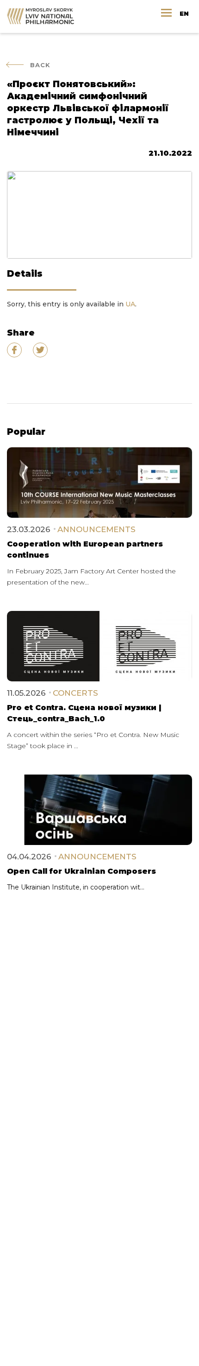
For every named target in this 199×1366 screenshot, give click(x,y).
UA (130, 304)
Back (40, 65)
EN (184, 13)
